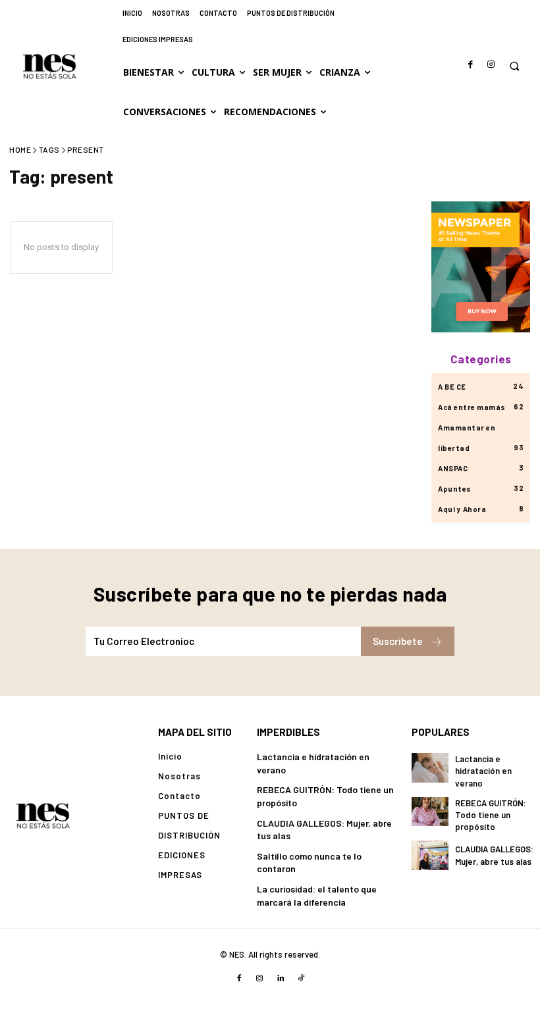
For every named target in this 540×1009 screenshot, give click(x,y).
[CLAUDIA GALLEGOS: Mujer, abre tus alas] (430, 855)
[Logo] (43, 815)
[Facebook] (471, 65)
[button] (514, 66)
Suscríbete (398, 641)
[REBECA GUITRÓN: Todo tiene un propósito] (430, 811)
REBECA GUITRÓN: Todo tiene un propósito (490, 815)
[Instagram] (491, 65)
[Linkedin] (280, 978)
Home (20, 149)
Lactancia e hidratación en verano (483, 771)
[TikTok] (301, 978)
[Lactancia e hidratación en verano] (430, 767)
